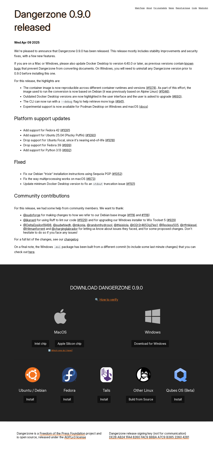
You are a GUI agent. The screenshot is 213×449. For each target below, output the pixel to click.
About (149, 8)
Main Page (140, 8)
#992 (66, 150)
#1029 (82, 220)
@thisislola (121, 225)
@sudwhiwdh (62, 225)
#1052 (117, 174)
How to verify (108, 299)
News (171, 8)
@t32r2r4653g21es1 (144, 225)
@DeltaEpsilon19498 (37, 225)
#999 (66, 145)
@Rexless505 (169, 225)
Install (30, 399)
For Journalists (160, 8)
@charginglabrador (65, 229)
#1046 (164, 91)
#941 (119, 101)
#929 (171, 220)
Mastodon (203, 8)
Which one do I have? (62, 350)
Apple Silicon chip (69, 344)
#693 (177, 96)
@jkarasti (29, 220)
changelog (71, 239)
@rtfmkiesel (188, 225)
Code (194, 8)
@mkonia (79, 225)
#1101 (130, 184)
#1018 (110, 140)
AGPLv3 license (75, 437)
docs (143, 106)
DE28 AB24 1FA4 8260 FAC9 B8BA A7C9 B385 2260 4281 (149, 437)
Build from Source (141, 399)
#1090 (90, 135)
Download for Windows (150, 344)
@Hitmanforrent (34, 229)
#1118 (145, 215)
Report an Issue (183, 8)
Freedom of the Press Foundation (62, 433)
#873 (90, 179)
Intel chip (40, 344)
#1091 (65, 130)
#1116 (131, 215)
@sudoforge (31, 215)
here (31, 252)
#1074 (151, 88)
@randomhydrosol (99, 225)
